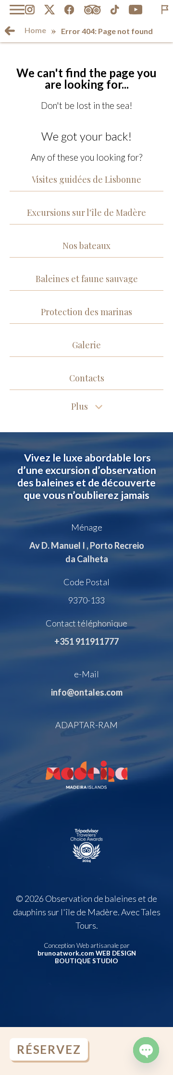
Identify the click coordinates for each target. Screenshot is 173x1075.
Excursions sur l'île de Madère (86, 212)
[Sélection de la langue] (164, 9)
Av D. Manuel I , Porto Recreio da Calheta (86, 552)
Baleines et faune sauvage (87, 278)
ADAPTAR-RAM (86, 725)
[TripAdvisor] (92, 9)
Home (35, 30)
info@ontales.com (87, 692)
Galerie (86, 345)
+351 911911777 (86, 641)
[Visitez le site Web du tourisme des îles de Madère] (87, 795)
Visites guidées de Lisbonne (86, 179)
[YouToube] (136, 9)
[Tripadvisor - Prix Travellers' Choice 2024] (87, 866)
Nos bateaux (86, 245)
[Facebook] (69, 9)
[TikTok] (115, 9)
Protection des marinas (86, 312)
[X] (49, 9)
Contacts (86, 378)
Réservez (49, 1049)
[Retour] (10, 30)
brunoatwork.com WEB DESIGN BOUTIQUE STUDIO (86, 957)
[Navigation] (17, 9)
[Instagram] (30, 9)
